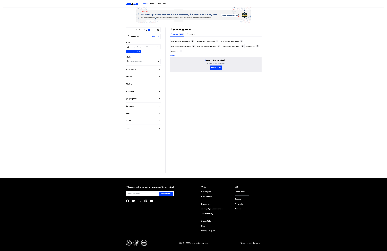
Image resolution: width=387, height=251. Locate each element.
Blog (203, 226)
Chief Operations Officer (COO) (182, 46)
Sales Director (252, 46)
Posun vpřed (206, 192)
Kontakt (238, 209)
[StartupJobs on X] (140, 201)
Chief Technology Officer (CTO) (208, 46)
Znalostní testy (207, 214)
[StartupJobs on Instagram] (146, 201)
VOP (236, 187)
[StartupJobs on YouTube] (152, 201)
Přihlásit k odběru (166, 193)
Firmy (152, 3)
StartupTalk (206, 221)
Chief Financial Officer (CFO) (231, 41)
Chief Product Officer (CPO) (233, 46)
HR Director (176, 51)
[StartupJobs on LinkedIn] (134, 201)
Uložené (192, 34)
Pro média (239, 204)
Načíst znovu (216, 67)
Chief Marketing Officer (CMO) (182, 41)
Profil (164, 3)
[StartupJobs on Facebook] (128, 201)
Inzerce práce (206, 204)
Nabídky (145, 3)
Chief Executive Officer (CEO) (207, 41)
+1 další (172, 55)
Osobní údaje (240, 192)
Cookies (238, 199)
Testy (159, 3)
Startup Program (208, 231)
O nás (203, 187)
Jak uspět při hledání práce (212, 209)
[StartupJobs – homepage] (132, 4)
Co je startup (206, 197)
